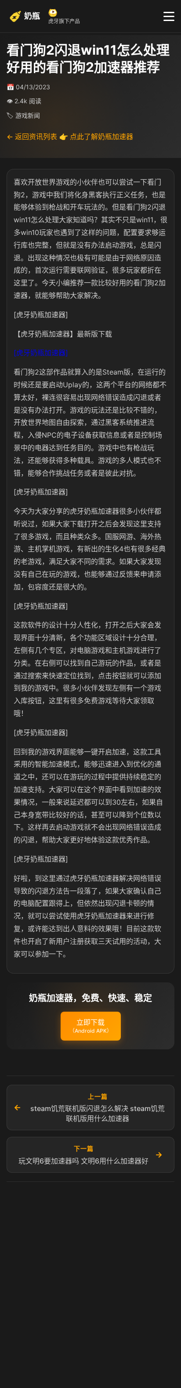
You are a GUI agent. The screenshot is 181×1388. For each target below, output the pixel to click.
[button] (91, 1026)
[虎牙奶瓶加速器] (41, 352)
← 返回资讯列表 (32, 136)
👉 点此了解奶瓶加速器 (96, 136)
